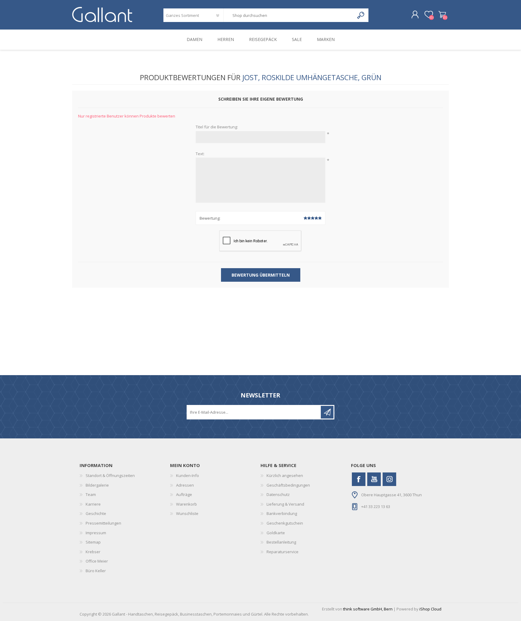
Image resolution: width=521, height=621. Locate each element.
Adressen (185, 485)
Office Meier (97, 561)
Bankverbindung (282, 513)
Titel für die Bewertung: (217, 127)
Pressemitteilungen (103, 523)
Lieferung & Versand (285, 504)
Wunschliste (187, 513)
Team (91, 494)
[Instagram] (389, 479)
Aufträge (184, 494)
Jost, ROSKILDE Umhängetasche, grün (311, 77)
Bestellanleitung (281, 542)
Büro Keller (96, 570)
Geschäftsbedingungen (288, 485)
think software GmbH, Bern (368, 609)
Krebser (93, 551)
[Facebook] (358, 479)
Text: (200, 154)
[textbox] (289, 15)
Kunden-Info (187, 475)
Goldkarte (276, 532)
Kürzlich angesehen (285, 475)
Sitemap (93, 542)
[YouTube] (374, 479)
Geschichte (96, 513)
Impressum (96, 532)
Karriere (93, 504)
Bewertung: (210, 218)
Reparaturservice (282, 551)
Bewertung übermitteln (261, 275)
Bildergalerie (97, 485)
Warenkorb (442, 14)
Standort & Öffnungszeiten (110, 475)
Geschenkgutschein (285, 523)
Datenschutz (278, 494)
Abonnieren (327, 412)
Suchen (361, 15)
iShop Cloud (430, 609)
